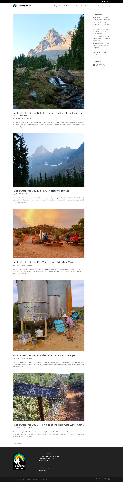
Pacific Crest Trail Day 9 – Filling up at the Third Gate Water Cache (48, 424)
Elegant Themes (25, 479)
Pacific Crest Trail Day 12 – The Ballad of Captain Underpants (45, 355)
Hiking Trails (63, 6)
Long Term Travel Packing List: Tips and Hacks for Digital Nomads (100, 31)
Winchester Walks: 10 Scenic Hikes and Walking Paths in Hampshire (101, 46)
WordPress (43, 479)
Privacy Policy (42, 470)
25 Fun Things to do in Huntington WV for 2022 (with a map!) (101, 24)
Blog (55, 6)
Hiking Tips (75, 6)
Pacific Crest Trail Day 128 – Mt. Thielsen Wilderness (41, 190)
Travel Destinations (87, 6)
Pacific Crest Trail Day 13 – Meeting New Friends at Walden (44, 262)
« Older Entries (17, 443)
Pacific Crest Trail (27, 118)
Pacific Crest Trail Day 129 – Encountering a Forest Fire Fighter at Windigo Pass (48, 114)
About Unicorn (102, 6)
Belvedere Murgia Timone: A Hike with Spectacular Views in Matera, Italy (101, 38)
